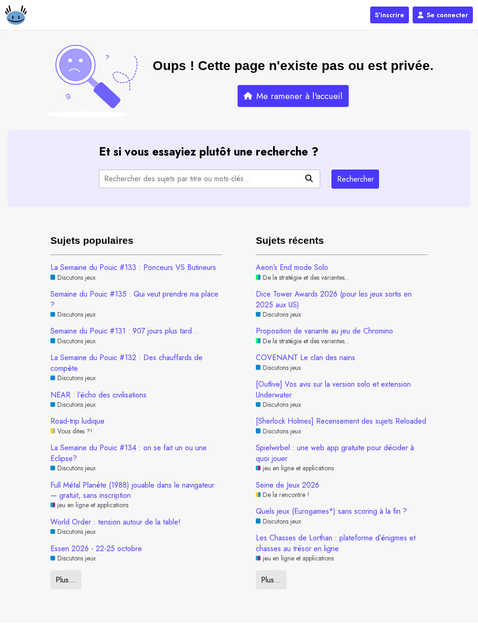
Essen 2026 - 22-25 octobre (96, 549)
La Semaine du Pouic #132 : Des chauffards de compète (126, 363)
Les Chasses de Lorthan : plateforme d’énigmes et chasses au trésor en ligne (335, 543)
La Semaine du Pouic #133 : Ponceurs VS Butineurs (133, 267)
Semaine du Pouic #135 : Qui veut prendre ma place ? (134, 299)
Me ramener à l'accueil (299, 96)
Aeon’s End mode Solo (292, 267)
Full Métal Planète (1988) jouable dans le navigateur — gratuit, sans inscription (132, 490)
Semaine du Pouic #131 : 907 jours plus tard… (124, 331)
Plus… (66, 579)
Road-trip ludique (77, 421)
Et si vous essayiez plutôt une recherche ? (208, 151)
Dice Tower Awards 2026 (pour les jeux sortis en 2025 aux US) (334, 299)
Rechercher (355, 179)
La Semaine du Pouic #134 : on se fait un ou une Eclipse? (128, 453)
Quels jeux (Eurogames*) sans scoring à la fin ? (331, 511)
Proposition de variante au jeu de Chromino (324, 331)
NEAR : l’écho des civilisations (98, 395)
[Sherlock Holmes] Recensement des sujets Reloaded (341, 421)
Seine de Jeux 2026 (287, 485)
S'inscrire (389, 15)
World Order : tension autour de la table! (115, 522)
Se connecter (447, 15)
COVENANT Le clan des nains (305, 358)
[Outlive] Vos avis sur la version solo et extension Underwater (333, 389)
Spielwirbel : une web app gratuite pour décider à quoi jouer (335, 453)
